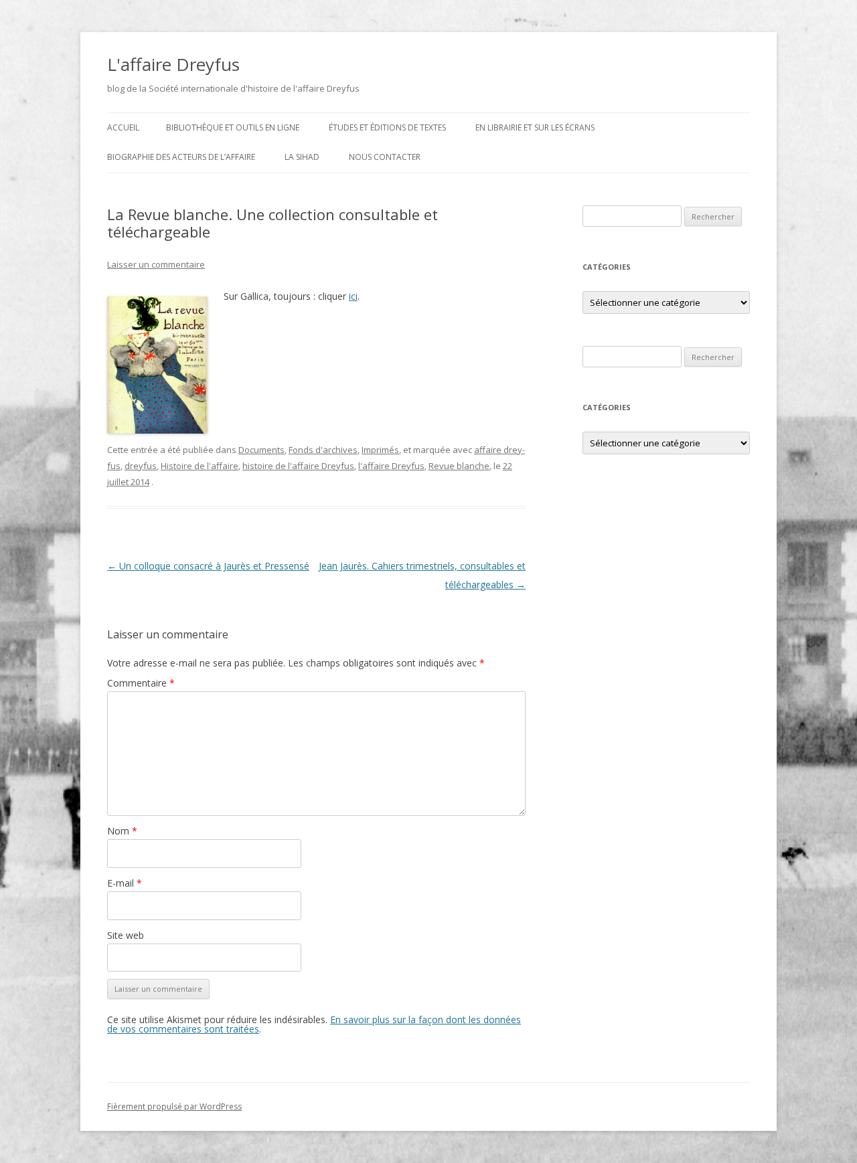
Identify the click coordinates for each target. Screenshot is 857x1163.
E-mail (124, 883)
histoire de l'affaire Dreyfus (298, 466)
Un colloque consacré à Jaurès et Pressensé (208, 565)
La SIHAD (302, 157)
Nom (122, 830)
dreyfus (141, 466)
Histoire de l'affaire (199, 466)
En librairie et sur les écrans (535, 127)
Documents (261, 450)
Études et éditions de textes (387, 127)
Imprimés (380, 450)
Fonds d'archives (323, 450)
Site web (125, 935)
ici (353, 296)
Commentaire (141, 683)
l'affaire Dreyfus (391, 466)
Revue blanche (458, 466)
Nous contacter (384, 157)
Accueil (123, 127)
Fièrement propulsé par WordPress (174, 1106)
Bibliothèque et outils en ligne (232, 127)
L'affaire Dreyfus (173, 64)
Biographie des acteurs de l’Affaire (181, 157)
